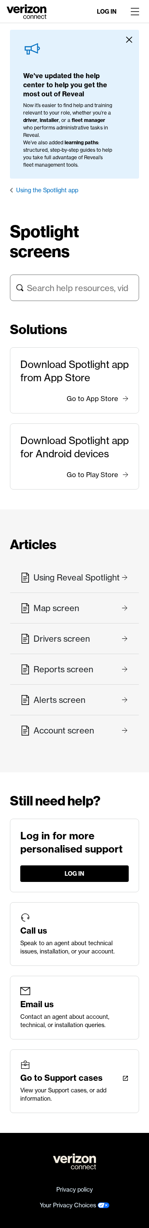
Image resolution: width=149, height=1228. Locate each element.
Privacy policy (74, 1189)
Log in (107, 11)
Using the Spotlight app (47, 190)
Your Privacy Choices (69, 1205)
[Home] (26, 11)
